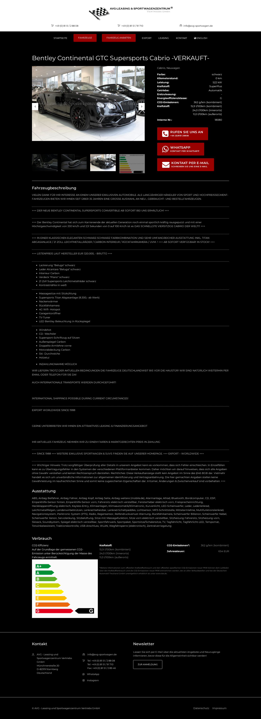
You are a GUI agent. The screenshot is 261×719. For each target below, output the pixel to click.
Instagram (93, 680)
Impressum (219, 708)
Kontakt (181, 38)
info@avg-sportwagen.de (198, 25)
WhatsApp (93, 674)
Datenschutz (201, 708)
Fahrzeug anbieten (119, 37)
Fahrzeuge (85, 37)
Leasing (163, 38)
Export (146, 38)
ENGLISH (201, 38)
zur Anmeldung (148, 664)
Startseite (60, 38)
